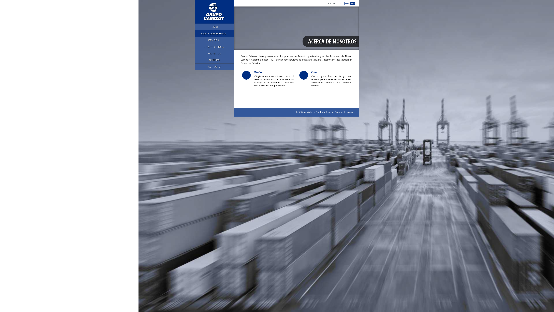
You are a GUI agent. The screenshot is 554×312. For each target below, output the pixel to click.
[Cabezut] (214, 11)
